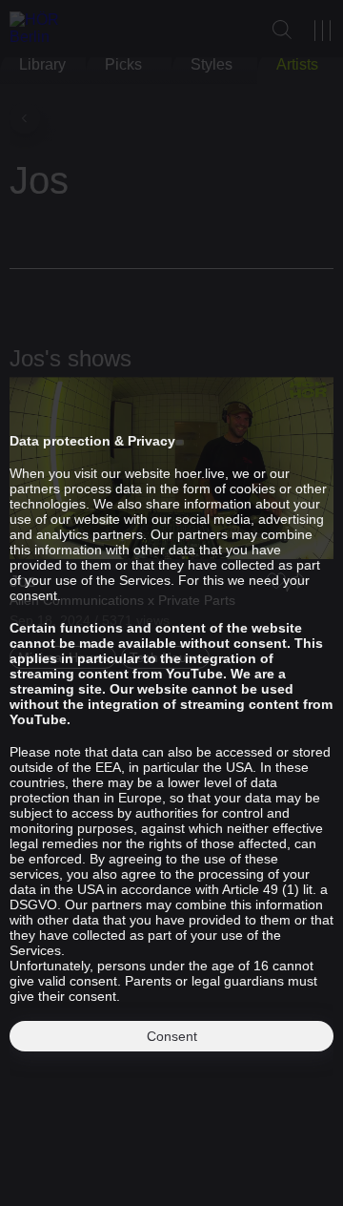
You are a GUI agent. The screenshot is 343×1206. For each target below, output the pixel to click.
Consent (172, 1036)
